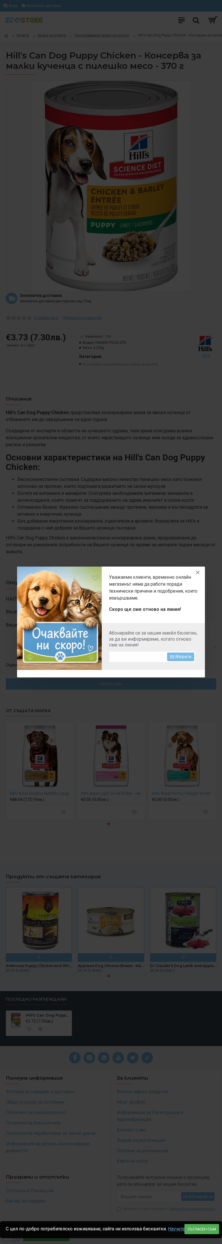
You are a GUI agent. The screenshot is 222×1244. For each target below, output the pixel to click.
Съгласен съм (202, 1229)
